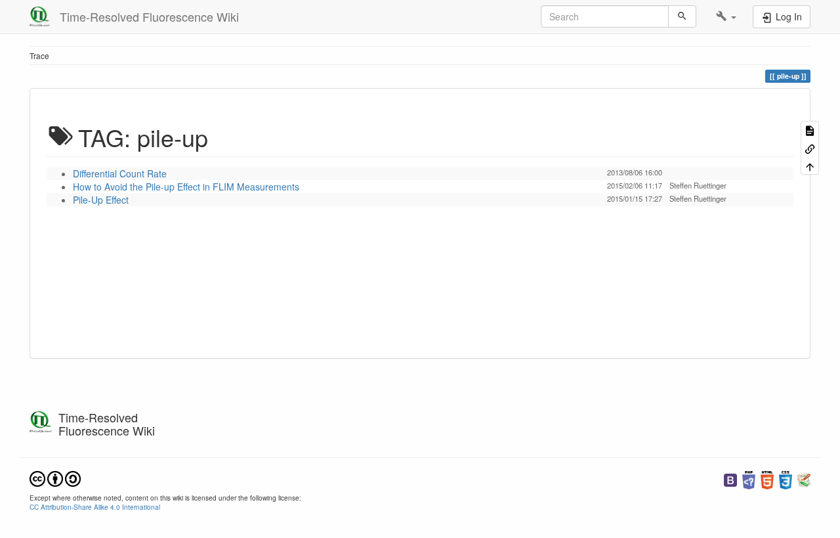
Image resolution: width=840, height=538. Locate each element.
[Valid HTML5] (767, 478)
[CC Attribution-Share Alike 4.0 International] (55, 477)
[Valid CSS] (785, 478)
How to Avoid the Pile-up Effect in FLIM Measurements (186, 186)
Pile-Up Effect (101, 199)
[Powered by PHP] (748, 478)
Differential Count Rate (120, 173)
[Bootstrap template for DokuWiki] (730, 478)
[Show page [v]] (809, 130)
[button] (726, 16)
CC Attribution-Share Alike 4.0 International (95, 507)
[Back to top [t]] (809, 166)
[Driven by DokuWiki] (803, 478)
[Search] (682, 16)
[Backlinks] (809, 147)
